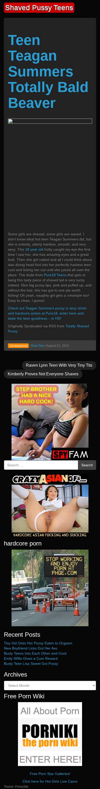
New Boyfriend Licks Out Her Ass (30, 648)
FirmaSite (21, 786)
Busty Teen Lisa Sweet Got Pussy (31, 664)
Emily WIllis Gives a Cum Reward (31, 658)
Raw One (37, 345)
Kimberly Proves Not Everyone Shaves (43, 374)
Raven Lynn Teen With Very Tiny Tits (59, 365)
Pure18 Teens (55, 275)
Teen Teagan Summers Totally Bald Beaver (48, 71)
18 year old (34, 249)
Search (87, 465)
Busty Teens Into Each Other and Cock (35, 653)
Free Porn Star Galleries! (50, 774)
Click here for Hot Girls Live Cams (50, 781)
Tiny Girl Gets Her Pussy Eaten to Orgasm (38, 643)
